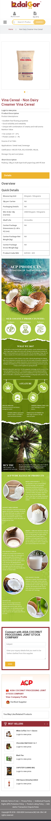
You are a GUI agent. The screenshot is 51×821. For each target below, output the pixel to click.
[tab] (25, 175)
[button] (24, 92)
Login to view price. (9, 110)
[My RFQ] (35, 14)
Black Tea (20, 755)
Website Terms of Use (9, 801)
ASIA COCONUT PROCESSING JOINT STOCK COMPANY (26, 692)
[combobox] (24, 22)
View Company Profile (16, 697)
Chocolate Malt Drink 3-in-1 (26, 743)
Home (11, 29)
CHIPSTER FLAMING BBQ (25, 768)
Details (7, 175)
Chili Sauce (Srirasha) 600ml (27, 780)
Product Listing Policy (35, 804)
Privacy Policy (26, 801)
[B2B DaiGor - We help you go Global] (26, 3)
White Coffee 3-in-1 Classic (26, 731)
